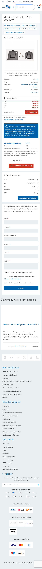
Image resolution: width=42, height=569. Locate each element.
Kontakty (5, 378)
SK (8, 493)
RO (8, 497)
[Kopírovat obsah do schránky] (37, 79)
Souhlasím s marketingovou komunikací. (20, 283)
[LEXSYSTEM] (5, 346)
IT (22, 497)
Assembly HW (31, 183)
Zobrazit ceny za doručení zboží (13, 120)
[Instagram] (31, 357)
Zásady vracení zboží (9, 422)
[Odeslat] (38, 484)
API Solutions (7, 444)
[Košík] (38, 7)
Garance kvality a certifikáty (11, 388)
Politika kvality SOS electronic (12, 391)
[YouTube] (11, 357)
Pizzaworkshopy (8, 460)
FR (35, 497)
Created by (29, 562)
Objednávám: (17, 160)
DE (35, 493)
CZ (15, 493)
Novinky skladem (8, 447)
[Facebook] (5, 357)
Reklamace (6, 419)
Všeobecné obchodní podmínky (12, 413)
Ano (34, 193)
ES (28, 497)
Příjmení (6, 227)
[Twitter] (24, 357)
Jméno (6, 219)
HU (21, 493)
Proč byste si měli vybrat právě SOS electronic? (17, 381)
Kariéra (5, 397)
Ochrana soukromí (8, 429)
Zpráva (6, 261)
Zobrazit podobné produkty (28, 198)
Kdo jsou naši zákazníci (10, 375)
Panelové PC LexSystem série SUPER (21, 324)
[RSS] (37, 357)
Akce (4, 450)
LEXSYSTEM (34, 92)
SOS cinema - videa (9, 457)
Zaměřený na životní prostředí (12, 394)
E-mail (6, 253)
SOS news (6, 466)
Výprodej (6, 453)
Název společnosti (10, 236)
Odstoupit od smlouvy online (12, 432)
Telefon (6, 244)
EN (28, 493)
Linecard (5, 409)
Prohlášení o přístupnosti (10, 469)
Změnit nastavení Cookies (11, 435)
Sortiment (6, 406)
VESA (33, 186)
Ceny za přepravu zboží (10, 416)
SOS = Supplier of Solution (11, 372)
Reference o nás (8, 385)
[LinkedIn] (18, 357)
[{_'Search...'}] (16, 7)
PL (15, 497)
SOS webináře (7, 463)
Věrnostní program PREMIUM (12, 425)
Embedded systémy (20, 346)
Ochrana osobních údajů (12, 279)
